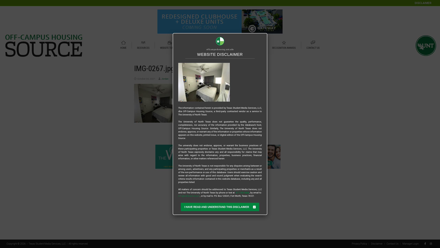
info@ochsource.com (189, 196)
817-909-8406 (242, 192)
